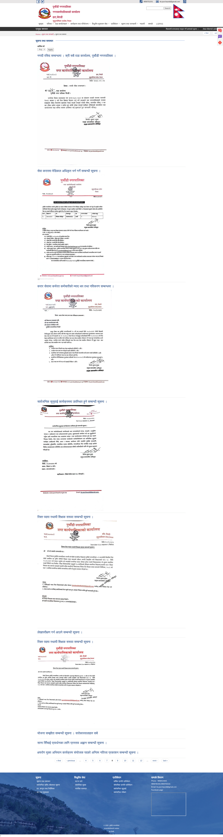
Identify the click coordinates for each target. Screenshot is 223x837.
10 (125, 761)
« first (192, 33)
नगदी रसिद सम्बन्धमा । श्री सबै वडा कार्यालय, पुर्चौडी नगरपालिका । (76, 55)
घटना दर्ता (78, 781)
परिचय (49, 24)
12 (141, 761)
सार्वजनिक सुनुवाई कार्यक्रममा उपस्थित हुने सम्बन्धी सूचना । (72, 401)
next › (155, 761)
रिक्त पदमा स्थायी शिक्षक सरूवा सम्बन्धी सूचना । (65, 517)
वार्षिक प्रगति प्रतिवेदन (122, 781)
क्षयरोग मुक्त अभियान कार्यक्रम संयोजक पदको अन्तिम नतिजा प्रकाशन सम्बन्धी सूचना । (88, 752)
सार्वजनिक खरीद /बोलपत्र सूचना (48, 785)
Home (38, 34)
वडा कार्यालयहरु (61, 24)
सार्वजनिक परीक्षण (120, 792)
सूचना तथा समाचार (43, 781)
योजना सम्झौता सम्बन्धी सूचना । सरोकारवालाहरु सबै (67, 733)
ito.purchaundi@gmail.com (166, 787)
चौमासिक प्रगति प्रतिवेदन (123, 785)
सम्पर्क (150, 24)
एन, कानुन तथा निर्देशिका (46, 789)
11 (133, 761)
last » (165, 761)
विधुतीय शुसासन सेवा (99, 24)
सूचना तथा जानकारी (128, 24)
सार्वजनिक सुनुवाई (120, 789)
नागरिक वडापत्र (81, 789)
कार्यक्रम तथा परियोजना (80, 24)
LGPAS (159, 24)
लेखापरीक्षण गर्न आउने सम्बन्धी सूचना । (60, 632)
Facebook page (157, 790)
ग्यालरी (142, 24)
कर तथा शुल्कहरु (43, 792)
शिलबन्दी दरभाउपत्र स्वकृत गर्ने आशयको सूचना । (168, 29)
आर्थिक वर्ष (40, 46)
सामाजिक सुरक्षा (80, 785)
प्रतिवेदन (114, 24)
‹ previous (204, 33)
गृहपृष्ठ (41, 24)
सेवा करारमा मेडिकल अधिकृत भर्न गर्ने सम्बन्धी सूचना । (69, 171)
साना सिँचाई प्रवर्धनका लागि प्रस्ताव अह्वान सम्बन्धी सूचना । (72, 743)
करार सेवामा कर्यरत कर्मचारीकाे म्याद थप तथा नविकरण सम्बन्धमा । (75, 286)
